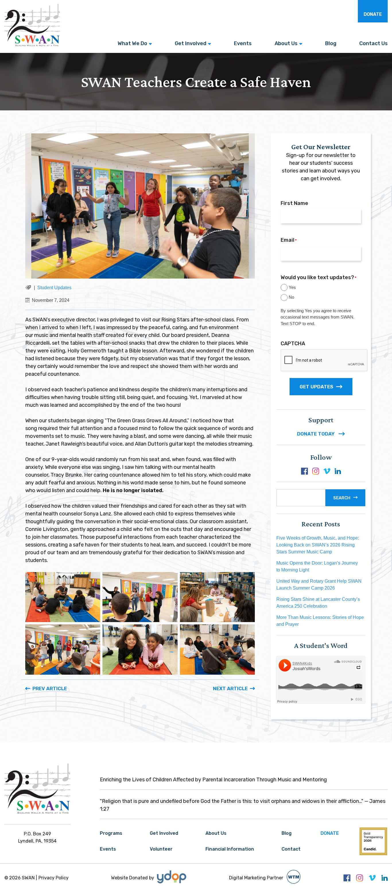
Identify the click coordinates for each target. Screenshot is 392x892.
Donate (373, 14)
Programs (111, 833)
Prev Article (49, 688)
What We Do (132, 43)
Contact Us (373, 43)
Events (243, 43)
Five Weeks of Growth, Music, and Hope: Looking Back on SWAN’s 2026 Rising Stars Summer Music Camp (317, 545)
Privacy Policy (53, 878)
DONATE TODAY (316, 434)
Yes (292, 287)
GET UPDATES (316, 387)
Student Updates (54, 287)
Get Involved (190, 43)
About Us (286, 43)
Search (341, 497)
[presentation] (324, 360)
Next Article (230, 688)
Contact (291, 849)
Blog (330, 43)
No (291, 297)
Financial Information (229, 849)
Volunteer (161, 849)
